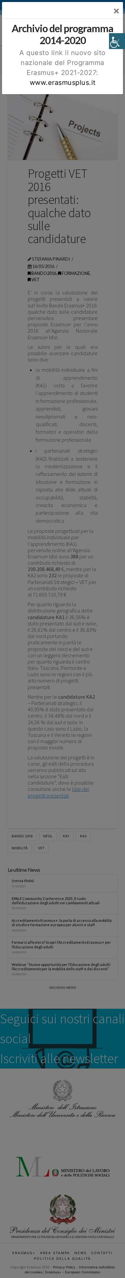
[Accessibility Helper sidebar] (117, 41)
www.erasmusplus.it (63, 83)
